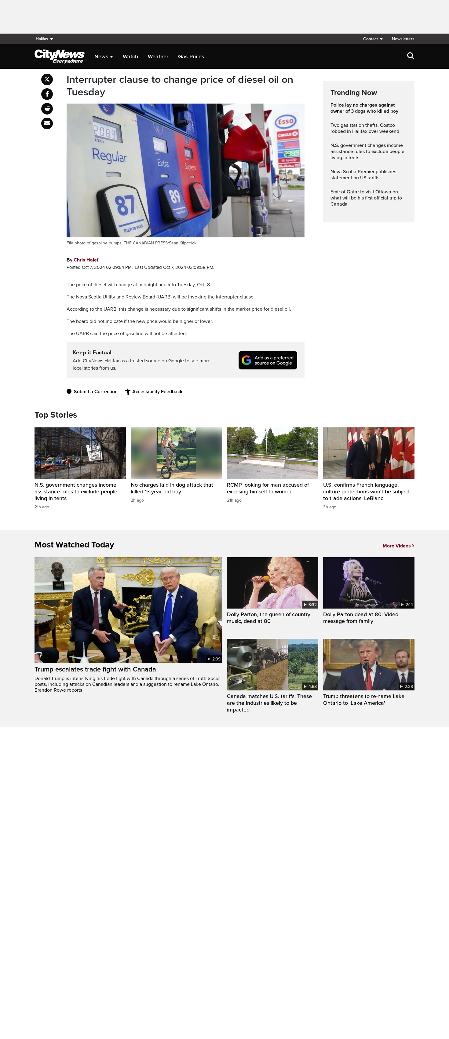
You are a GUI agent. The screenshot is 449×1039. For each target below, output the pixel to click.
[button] (372, 39)
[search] (410, 56)
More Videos (397, 546)
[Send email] (47, 123)
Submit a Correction (96, 392)
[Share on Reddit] (47, 109)
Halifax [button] (42, 39)
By (82, 260)
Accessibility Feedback (157, 392)
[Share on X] (47, 79)
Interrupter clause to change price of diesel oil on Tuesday (180, 86)
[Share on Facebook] (47, 94)
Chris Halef (86, 260)
